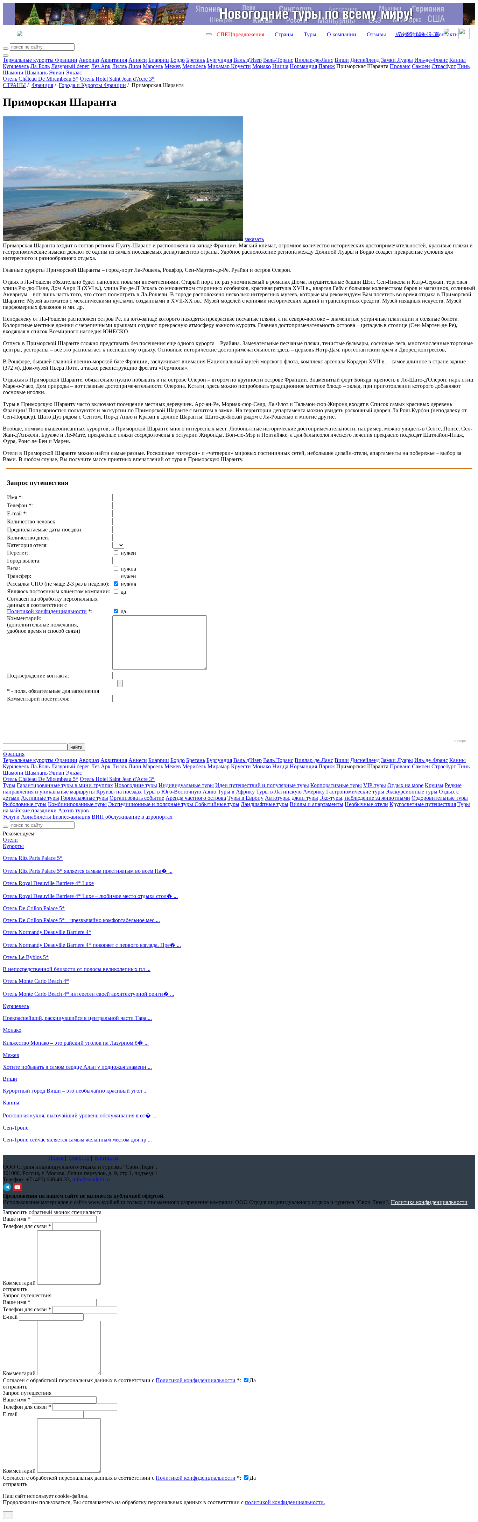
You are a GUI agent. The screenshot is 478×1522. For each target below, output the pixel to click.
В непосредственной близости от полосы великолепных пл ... (76, 969)
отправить (15, 1484)
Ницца (280, 66)
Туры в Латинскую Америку (290, 792)
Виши (342, 60)
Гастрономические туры (355, 792)
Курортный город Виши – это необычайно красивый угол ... (75, 1091)
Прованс (400, 66)
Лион (134, 66)
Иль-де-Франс (431, 60)
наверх (460, 741)
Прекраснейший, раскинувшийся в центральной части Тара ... (77, 1018)
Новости (79, 1158)
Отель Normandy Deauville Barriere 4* (47, 932)
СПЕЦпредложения (240, 34)
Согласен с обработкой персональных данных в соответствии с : (122, 1380)
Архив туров (73, 810)
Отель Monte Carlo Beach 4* (36, 981)
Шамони (13, 72)
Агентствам (410, 34)
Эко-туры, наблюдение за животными (364, 798)
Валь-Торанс (278, 60)
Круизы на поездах (119, 792)
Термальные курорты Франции (40, 60)
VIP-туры (374, 785)
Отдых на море (405, 785)
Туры (310, 34)
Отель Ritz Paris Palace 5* (33, 858)
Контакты (447, 34)
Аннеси (137, 60)
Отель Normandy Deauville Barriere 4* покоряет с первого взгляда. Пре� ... (92, 945)
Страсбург (443, 66)
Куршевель (16, 66)
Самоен (421, 66)
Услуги (11, 817)
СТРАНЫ (14, 85)
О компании (341, 34)
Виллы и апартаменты (316, 804)
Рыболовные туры (25, 804)
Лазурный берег (70, 66)
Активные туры (40, 798)
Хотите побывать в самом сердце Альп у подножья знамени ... (77, 1067)
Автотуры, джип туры (291, 798)
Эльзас (74, 72)
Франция (42, 85)
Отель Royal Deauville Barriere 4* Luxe (48, 883)
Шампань (36, 72)
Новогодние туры (135, 785)
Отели (10, 840)
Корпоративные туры (336, 785)
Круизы (434, 785)
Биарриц (158, 60)
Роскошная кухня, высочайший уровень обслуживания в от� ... (79, 1115)
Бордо (177, 60)
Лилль (119, 66)
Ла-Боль (40, 66)
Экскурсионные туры (411, 792)
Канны (457, 60)
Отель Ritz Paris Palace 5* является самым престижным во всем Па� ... (88, 871)
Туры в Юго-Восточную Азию (179, 792)
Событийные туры (217, 804)
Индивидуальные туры (186, 785)
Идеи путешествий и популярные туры (262, 785)
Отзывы (376, 34)
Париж (326, 66)
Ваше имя (16, 1219)
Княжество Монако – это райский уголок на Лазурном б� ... (76, 1043)
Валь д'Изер (247, 60)
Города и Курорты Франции (92, 85)
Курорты (13, 846)
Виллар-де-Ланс (314, 60)
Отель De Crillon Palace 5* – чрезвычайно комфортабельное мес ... (81, 920)
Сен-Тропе (15, 1128)
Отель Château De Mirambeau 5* (40, 79)
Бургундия (219, 60)
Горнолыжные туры (84, 798)
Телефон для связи (27, 1226)
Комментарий (19, 1283)
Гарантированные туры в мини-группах (65, 785)
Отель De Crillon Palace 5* (34, 908)
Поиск (56, 1158)
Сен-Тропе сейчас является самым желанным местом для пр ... (77, 1140)
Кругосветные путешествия (422, 804)
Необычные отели (366, 804)
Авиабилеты (36, 817)
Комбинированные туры (77, 804)
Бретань (195, 60)
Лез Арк (101, 66)
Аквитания (113, 60)
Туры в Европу (245, 798)
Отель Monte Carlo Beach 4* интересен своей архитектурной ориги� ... (88, 994)
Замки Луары (397, 60)
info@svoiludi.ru (91, 1179)
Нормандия (303, 66)
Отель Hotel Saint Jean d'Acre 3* (117, 79)
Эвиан (56, 72)
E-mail (10, 1317)
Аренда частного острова (196, 798)
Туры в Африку (236, 792)
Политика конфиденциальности (429, 1202)
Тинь (463, 66)
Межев (172, 66)
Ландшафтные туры (264, 804)
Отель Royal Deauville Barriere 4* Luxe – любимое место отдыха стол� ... (90, 896)
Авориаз (89, 60)
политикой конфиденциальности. (285, 1502)
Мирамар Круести (229, 66)
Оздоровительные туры (440, 798)
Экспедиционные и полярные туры (151, 804)
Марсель (153, 66)
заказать (254, 239)
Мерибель (194, 66)
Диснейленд (365, 60)
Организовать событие (137, 798)
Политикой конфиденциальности (47, 611)
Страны (284, 34)
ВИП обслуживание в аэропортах (132, 817)
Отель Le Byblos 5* (26, 957)
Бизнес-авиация (71, 817)
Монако (261, 66)
